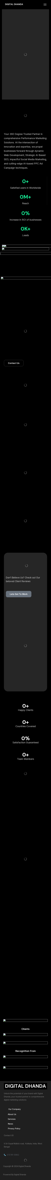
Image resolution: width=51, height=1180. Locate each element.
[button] (14, 363)
